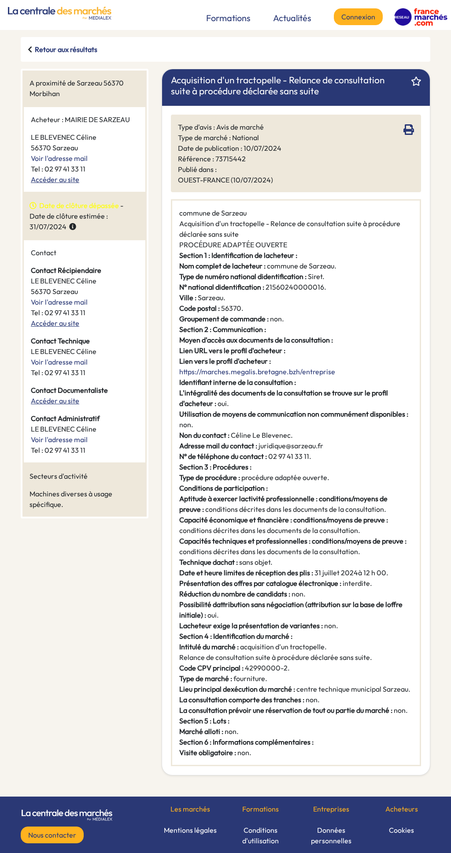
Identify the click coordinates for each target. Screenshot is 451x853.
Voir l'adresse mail (59, 158)
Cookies (401, 830)
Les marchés (190, 809)
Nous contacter (52, 835)
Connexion (358, 16)
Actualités (292, 17)
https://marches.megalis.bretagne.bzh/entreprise (257, 371)
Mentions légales (190, 830)
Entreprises (331, 809)
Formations (228, 17)
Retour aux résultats (66, 49)
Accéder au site (55, 179)
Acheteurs (401, 809)
